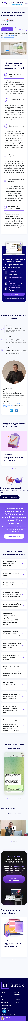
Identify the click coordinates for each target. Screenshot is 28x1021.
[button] (12, 468)
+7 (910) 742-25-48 (17, 2)
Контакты (4, 1002)
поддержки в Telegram (7, 37)
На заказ (17, 997)
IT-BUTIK (5, 406)
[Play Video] (14, 828)
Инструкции (18, 999)
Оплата (16, 1002)
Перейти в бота (14, 536)
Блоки (3, 997)
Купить (7, 29)
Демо (21, 29)
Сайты (3, 992)
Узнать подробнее (14, 879)
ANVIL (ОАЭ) (10, 405)
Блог (2, 999)
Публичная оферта (7, 1005)
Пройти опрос (14, 294)
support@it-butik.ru (10, 35)
